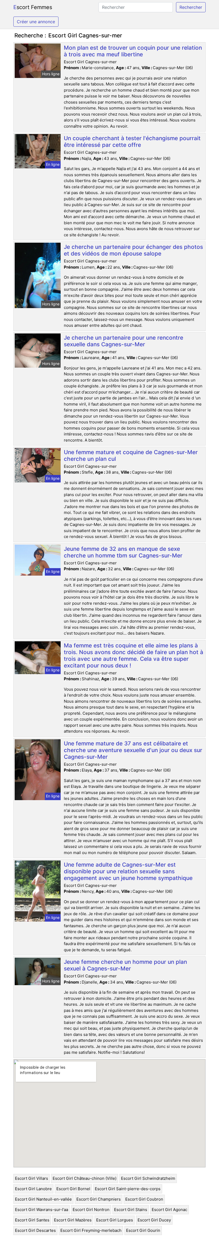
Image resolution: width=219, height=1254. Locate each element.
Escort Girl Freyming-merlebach (91, 1230)
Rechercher (190, 7)
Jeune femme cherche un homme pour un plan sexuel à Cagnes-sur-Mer (125, 965)
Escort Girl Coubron (144, 1199)
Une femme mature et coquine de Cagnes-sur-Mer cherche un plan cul (131, 455)
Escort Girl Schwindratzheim (148, 1178)
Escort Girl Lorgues (114, 1219)
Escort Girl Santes (32, 1219)
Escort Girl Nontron (91, 1209)
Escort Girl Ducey (154, 1219)
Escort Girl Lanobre (33, 1188)
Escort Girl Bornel (73, 1188)
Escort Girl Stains (130, 1209)
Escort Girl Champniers (98, 1199)
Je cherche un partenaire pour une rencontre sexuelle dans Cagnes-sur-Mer (123, 341)
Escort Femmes (32, 7)
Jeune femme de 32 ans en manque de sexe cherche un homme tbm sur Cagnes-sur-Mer (123, 552)
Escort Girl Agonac (169, 1209)
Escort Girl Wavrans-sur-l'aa (41, 1209)
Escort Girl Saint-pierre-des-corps (128, 1188)
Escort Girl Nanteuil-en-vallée (43, 1199)
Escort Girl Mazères (73, 1219)
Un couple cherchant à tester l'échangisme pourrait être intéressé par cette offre (132, 141)
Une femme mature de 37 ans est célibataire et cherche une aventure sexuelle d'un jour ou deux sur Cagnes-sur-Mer (133, 750)
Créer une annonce (36, 21)
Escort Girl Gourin (143, 1230)
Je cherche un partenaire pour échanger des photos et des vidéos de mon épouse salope (133, 250)
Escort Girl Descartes (35, 1230)
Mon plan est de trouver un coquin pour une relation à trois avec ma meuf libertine (133, 51)
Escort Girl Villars (31, 1178)
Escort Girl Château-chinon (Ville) (84, 1178)
